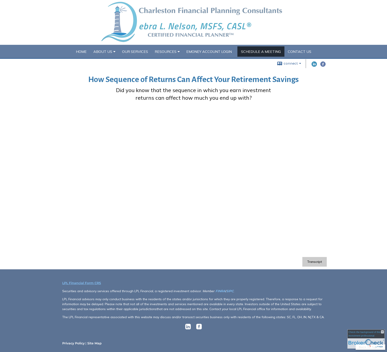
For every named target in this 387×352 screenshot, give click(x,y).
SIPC (230, 291)
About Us (102, 51)
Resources (165, 51)
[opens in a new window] (188, 329)
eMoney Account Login (209, 51)
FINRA (220, 291)
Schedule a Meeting (261, 51)
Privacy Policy (73, 343)
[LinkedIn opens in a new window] (314, 66)
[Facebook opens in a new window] (323, 66)
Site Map (94, 343)
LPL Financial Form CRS (81, 283)
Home (81, 51)
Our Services (135, 51)
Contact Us (299, 51)
